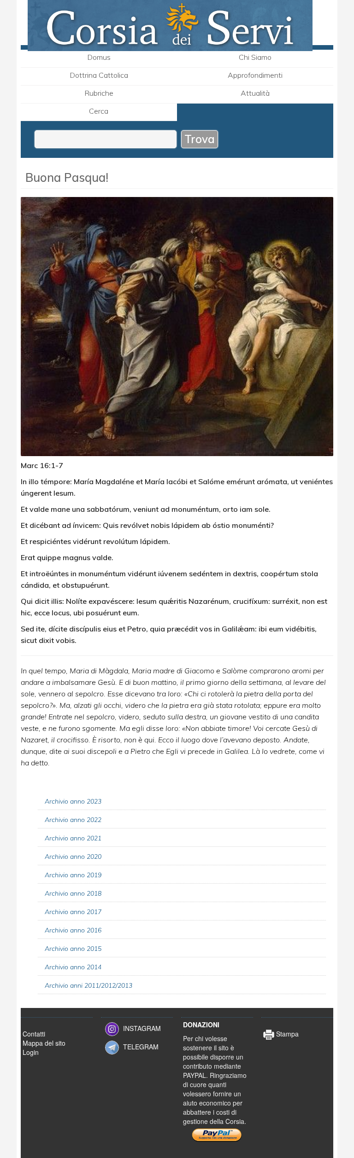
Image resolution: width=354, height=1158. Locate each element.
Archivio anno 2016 (73, 930)
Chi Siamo (255, 57)
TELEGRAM (141, 1046)
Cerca (98, 111)
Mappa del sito (44, 1043)
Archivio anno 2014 (73, 967)
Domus (99, 57)
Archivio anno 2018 (73, 893)
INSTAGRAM (142, 1027)
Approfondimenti (255, 75)
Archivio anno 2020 (73, 856)
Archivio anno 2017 (73, 912)
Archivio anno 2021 (73, 838)
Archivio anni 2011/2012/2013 (88, 985)
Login (31, 1052)
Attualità (255, 93)
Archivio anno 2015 (73, 948)
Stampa (286, 1033)
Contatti (34, 1033)
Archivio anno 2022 (73, 820)
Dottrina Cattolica (99, 75)
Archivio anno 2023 (73, 801)
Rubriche (98, 93)
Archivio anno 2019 (73, 875)
